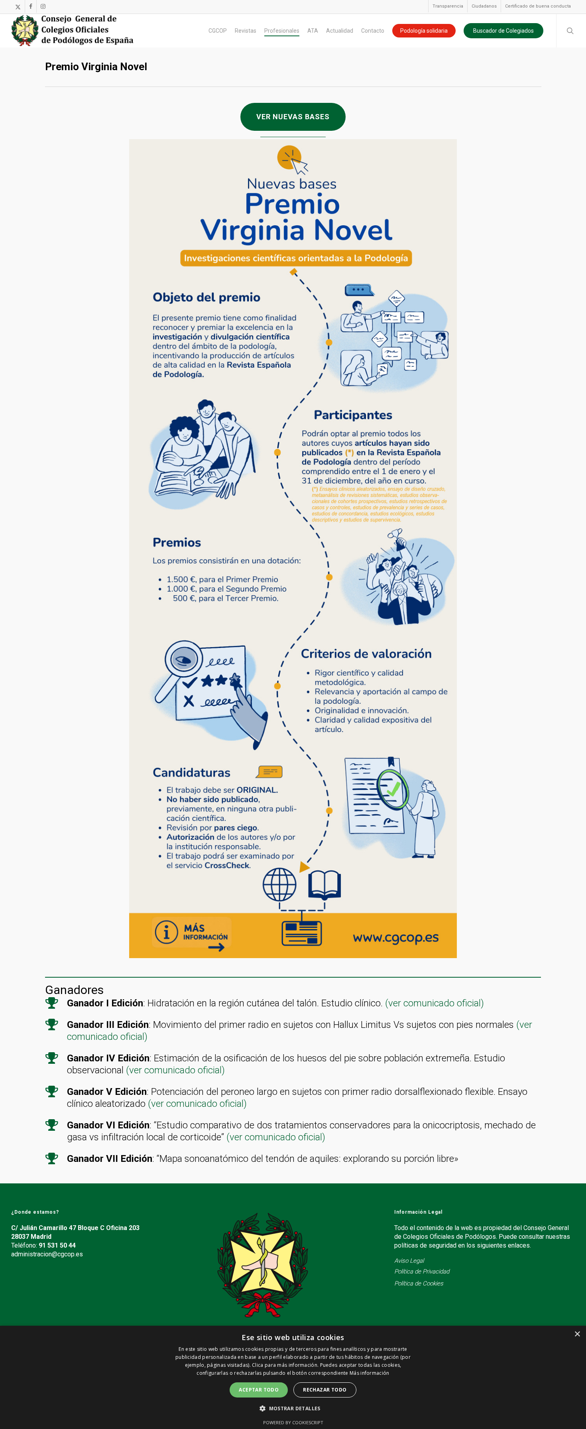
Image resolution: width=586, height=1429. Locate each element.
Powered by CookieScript (293, 1422)
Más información (369, 1373)
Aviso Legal (409, 1261)
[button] (293, 117)
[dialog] (293, 1377)
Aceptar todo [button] (259, 1389)
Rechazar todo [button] (324, 1389)
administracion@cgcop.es (47, 1254)
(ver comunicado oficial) (434, 1003)
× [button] (577, 1334)
